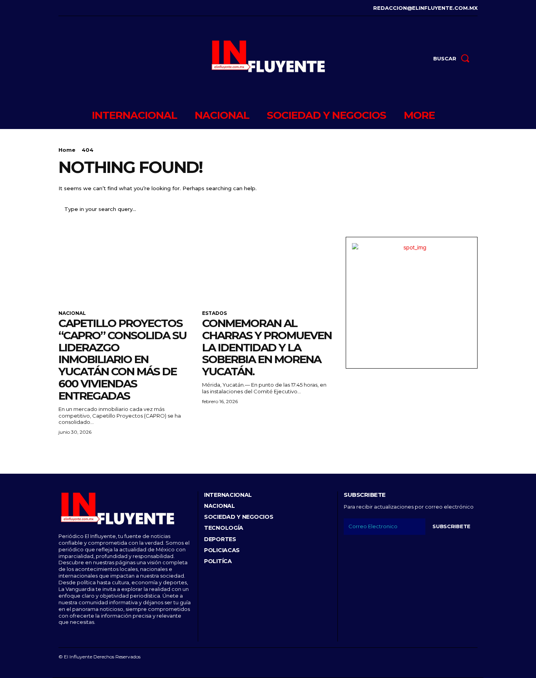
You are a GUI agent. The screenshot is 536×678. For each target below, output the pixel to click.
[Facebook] (59, 8)
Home (66, 150)
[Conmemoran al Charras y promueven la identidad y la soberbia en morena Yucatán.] (268, 270)
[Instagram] (71, 8)
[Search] (467, 209)
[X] (95, 8)
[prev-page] (63, 451)
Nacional (72, 313)
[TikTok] (84, 8)
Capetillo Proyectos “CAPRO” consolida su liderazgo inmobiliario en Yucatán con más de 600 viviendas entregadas (122, 359)
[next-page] (76, 451)
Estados (214, 313)
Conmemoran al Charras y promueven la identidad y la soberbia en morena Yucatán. (267, 347)
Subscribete (451, 526)
